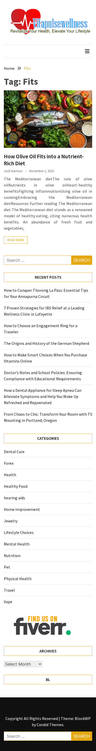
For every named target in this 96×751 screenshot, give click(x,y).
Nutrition (12, 555)
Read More (15, 240)
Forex (9, 463)
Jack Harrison (13, 171)
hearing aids (14, 497)
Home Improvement (22, 509)
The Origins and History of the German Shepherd (46, 343)
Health (10, 474)
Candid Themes (50, 724)
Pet (7, 567)
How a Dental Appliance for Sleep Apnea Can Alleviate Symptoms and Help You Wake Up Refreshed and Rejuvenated (42, 396)
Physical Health (17, 578)
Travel (9, 590)
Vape (8, 601)
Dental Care (14, 451)
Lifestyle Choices (19, 532)
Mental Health (16, 544)
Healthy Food (15, 486)
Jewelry (10, 520)
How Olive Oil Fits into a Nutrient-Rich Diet (44, 160)
